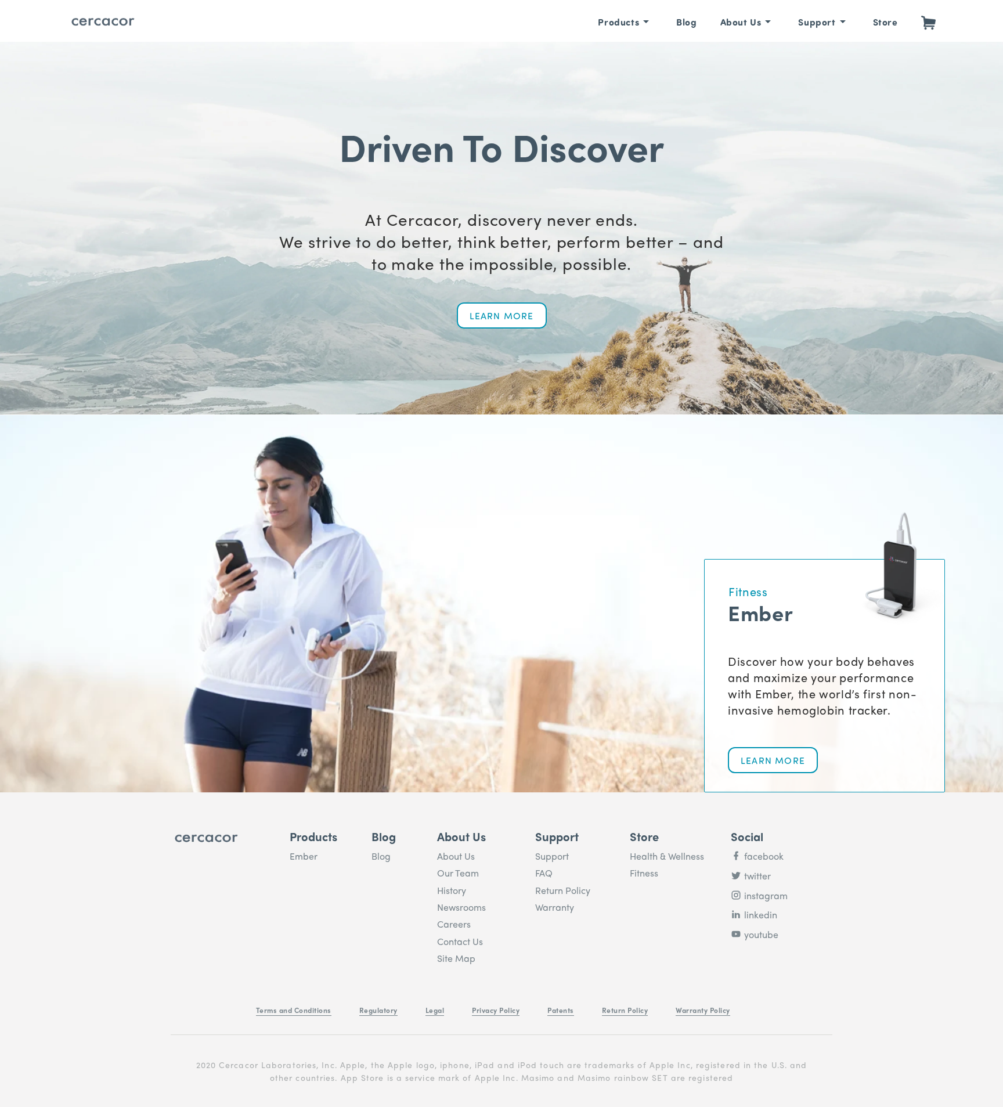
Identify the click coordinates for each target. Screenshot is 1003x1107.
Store (885, 22)
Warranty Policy (703, 1010)
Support (816, 22)
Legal (435, 1010)
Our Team (458, 872)
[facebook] (736, 859)
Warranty (554, 907)
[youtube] (736, 937)
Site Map (456, 958)
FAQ (544, 872)
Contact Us (460, 941)
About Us (741, 22)
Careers (454, 924)
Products (618, 22)
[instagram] (736, 898)
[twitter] (736, 878)
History (451, 890)
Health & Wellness (667, 856)
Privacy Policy (495, 1010)
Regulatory (378, 1010)
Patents (560, 1010)
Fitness (644, 872)
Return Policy (562, 890)
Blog (686, 22)
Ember (304, 856)
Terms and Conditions (293, 1010)
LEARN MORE (502, 315)
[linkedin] (736, 917)
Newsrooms (461, 907)
